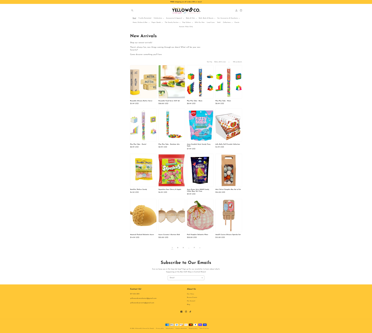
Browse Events (192, 297)
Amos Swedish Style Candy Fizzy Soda (199, 145)
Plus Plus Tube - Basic (194, 101)
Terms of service (204, 328)
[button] (132, 10)
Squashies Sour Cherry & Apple (169, 189)
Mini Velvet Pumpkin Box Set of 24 (228, 189)
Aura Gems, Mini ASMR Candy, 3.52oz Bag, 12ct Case (198, 190)
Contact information (181, 328)
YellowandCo (138, 328)
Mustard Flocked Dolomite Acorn (142, 234)
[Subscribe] (202, 277)
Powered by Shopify (148, 328)
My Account (191, 301)
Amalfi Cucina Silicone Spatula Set (228, 234)
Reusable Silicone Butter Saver (141, 101)
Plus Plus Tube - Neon (223, 101)
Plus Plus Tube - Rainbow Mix (169, 144)
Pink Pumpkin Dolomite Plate (197, 234)
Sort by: (209, 62)
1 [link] (172, 248)
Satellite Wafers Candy (138, 189)
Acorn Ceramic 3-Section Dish (169, 234)
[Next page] (200, 248)
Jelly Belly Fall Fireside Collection (227, 144)
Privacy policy (160, 328)
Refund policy (170, 328)
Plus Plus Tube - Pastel (138, 144)
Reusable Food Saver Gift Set (169, 101)
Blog (188, 304)
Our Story (190, 294)
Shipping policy (193, 328)
